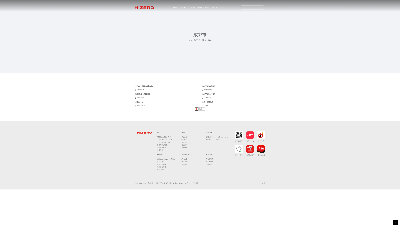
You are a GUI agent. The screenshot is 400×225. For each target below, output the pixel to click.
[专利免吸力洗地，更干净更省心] (144, 7)
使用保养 (184, 142)
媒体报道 (184, 162)
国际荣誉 (184, 164)
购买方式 (209, 155)
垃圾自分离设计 (162, 167)
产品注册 (184, 137)
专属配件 (160, 150)
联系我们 (209, 133)
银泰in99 (139, 102)
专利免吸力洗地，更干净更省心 (158, 183)
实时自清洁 (160, 162)
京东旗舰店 (209, 162)
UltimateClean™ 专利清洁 (166, 159)
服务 (200, 7)
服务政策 (184, 147)
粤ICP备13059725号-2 (182, 183)
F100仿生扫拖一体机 (164, 142)
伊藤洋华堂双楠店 (142, 94)
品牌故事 (184, 159)
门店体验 (209, 164)
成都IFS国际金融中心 (144, 86)
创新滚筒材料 (161, 164)
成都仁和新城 (207, 102)
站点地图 (195, 183)
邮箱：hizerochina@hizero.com (217, 137)
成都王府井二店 (208, 94)
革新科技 (184, 7)
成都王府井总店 (208, 86)
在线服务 (184, 145)
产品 (193, 7)
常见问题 (184, 140)
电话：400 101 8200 (212, 140)
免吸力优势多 (161, 170)
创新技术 (160, 155)
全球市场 (262, 183)
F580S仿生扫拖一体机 (164, 140)
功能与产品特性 (162, 145)
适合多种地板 (161, 147)
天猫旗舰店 (209, 159)
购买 (207, 7)
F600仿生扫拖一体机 (164, 137)
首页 (175, 7)
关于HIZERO (218, 7)
